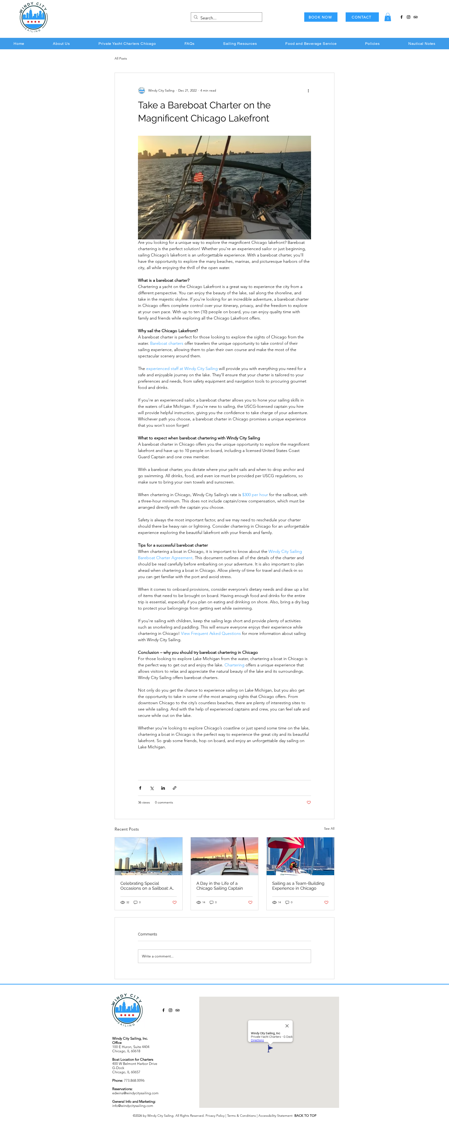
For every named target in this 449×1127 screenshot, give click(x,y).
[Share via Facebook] (140, 788)
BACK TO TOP (305, 1115)
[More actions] (308, 90)
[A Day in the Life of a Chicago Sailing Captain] (224, 856)
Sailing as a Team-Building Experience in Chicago (298, 886)
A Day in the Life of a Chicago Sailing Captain (219, 886)
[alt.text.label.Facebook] (401, 17)
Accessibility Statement (276, 1115)
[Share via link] (174, 788)
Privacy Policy (215, 1115)
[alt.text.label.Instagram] (408, 17)
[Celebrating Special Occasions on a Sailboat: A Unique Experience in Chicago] (148, 856)
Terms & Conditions (241, 1115)
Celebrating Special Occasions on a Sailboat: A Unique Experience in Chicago (146, 886)
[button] (387, 17)
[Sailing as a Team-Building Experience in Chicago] (300, 856)
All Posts (121, 58)
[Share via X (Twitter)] (151, 788)
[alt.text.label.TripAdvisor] (415, 17)
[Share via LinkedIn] (163, 788)
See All (329, 828)
